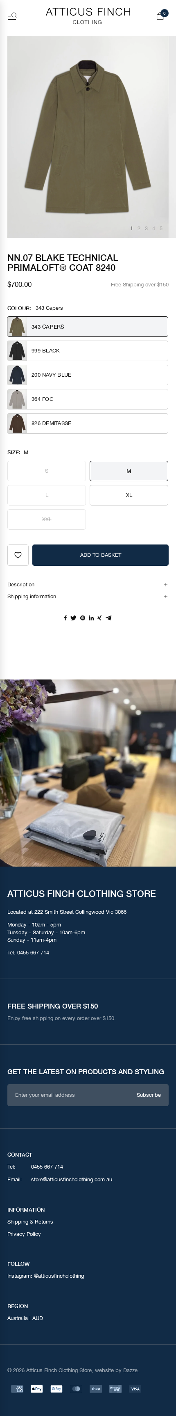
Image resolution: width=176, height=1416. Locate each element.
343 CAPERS (48, 326)
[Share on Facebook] (65, 617)
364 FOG (43, 399)
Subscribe (149, 1095)
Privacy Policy (24, 1234)
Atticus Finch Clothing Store (59, 1370)
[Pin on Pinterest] (82, 617)
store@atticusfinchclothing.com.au (71, 1179)
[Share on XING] (99, 617)
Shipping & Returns (30, 1222)
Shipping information (31, 596)
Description (20, 584)
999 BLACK (46, 351)
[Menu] (12, 16)
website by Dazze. (117, 1370)
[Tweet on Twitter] (73, 617)
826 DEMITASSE (51, 423)
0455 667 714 (33, 952)
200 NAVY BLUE (51, 375)
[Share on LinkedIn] (91, 617)
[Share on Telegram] (109, 617)
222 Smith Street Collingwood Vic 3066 (80, 912)
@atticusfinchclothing (59, 1276)
